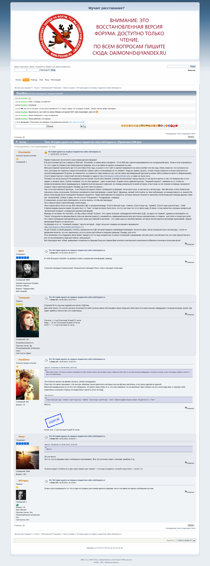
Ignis (21, 250)
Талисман (24, 297)
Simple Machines (105, 560)
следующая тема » (188, 134)
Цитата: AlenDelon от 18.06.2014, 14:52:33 (61, 444)
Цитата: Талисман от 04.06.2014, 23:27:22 (61, 367)
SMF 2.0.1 (84, 560)
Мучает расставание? (107, 8)
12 (114, 548)
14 (119, 548)
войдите (49, 67)
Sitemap (90, 548)
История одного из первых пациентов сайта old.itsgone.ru (74, 152)
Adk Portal (116, 560)
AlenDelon (24, 359)
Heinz (22, 436)
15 (122, 548)
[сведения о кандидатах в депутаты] (17, 505)
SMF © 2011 (93, 560)
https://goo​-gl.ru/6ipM (77, 122)
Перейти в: (171, 540)
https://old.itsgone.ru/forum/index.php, (115, 176)
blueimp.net (41, 93)
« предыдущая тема (173, 134)
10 (109, 548)
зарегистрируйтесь (63, 67)
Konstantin (24, 152)
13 (116, 548)
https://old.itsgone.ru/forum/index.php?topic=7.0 (64, 227)
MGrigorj (23, 480)
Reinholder (25, 122)
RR (22, 108)
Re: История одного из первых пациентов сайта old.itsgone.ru (77, 250)
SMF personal (127, 560)
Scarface (24, 98)
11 (111, 548)
